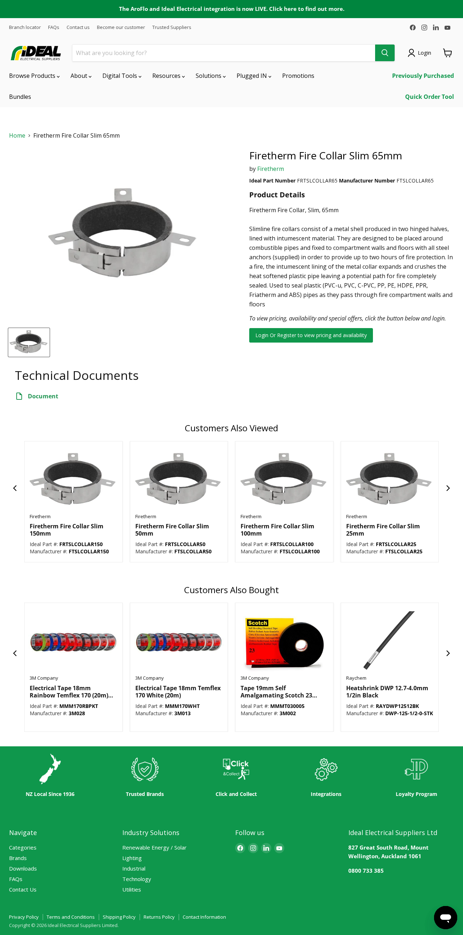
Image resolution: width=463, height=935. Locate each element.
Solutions (209, 76)
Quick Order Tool (429, 97)
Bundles (20, 97)
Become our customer (121, 27)
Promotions (298, 76)
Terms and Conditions (71, 917)
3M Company (44, 678)
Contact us (78, 27)
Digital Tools (120, 76)
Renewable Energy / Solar (154, 847)
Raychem (356, 678)
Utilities (131, 889)
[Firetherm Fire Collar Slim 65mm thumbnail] (29, 342)
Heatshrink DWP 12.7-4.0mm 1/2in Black (387, 691)
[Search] (385, 53)
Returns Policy (159, 917)
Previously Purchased (423, 76)
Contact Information (204, 917)
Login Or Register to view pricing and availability (311, 335)
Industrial (133, 868)
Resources (167, 76)
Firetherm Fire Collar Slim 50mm (172, 530)
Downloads (23, 868)
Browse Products (33, 76)
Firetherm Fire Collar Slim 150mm (66, 530)
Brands (18, 857)
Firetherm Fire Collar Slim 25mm (383, 530)
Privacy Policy (24, 917)
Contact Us (23, 889)
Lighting (132, 857)
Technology (136, 878)
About (80, 76)
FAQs (53, 27)
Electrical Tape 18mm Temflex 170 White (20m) (178, 691)
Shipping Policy (119, 917)
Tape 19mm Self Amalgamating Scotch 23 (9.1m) (276, 691)
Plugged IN (252, 76)
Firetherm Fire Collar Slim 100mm (277, 530)
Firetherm (270, 169)
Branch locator (25, 27)
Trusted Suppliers (171, 27)
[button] (15, 488)
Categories (23, 847)
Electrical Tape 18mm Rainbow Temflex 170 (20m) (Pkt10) (69, 691)
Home (17, 135)
